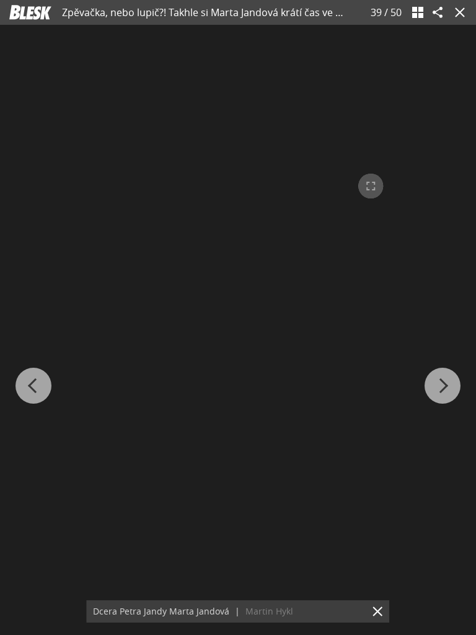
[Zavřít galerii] (457, 12)
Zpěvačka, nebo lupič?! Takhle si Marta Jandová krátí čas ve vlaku (210, 12)
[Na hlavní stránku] (30, 12)
